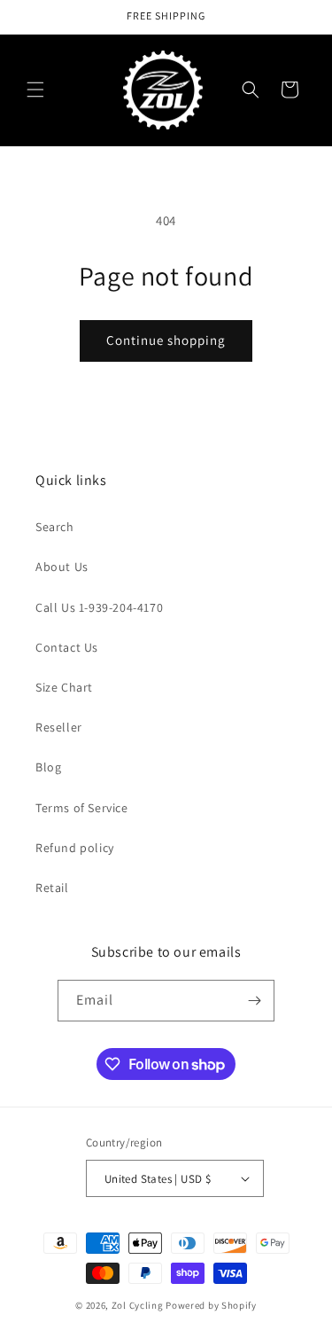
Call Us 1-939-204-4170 (99, 607)
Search (54, 527)
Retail (52, 888)
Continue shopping (166, 340)
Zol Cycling (138, 1305)
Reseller (58, 727)
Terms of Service (81, 808)
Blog (48, 767)
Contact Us (66, 647)
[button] (35, 89)
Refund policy (74, 848)
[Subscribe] (254, 1000)
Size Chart (64, 687)
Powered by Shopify (211, 1305)
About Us (62, 567)
